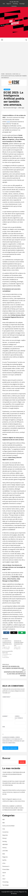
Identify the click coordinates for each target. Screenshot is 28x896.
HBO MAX (5, 844)
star (3, 876)
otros (3, 863)
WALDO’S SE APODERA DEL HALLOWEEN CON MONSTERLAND (13, 666)
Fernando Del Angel (11, 108)
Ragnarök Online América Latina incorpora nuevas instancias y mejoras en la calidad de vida (14, 792)
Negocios (9, 3)
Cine (4, 3)
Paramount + (6, 866)
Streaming (15, 3)
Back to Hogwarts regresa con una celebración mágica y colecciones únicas (13, 800)
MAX (3, 854)
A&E (3, 819)
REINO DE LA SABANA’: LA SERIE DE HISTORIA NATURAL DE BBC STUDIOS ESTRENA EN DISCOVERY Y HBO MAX (12, 808)
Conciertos (14, 5)
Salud (4, 872)
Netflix (4, 860)
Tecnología (21, 3)
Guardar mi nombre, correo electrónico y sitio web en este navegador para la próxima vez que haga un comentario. (13, 739)
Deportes (5, 835)
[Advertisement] (14, 56)
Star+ (4, 879)
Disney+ (4, 838)
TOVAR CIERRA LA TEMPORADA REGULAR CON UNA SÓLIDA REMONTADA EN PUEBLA (13, 774)
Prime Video (5, 869)
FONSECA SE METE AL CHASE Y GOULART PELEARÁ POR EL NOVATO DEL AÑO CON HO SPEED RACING (13, 783)
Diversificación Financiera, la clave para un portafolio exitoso (15, 672)
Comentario (6, 697)
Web (3, 726)
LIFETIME (5, 851)
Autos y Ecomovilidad (8, 826)
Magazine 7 (22, 891)
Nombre (5, 716)
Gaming (4, 841)
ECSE (8, 121)
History (4, 847)
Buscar (6, 758)
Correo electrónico (19, 718)
